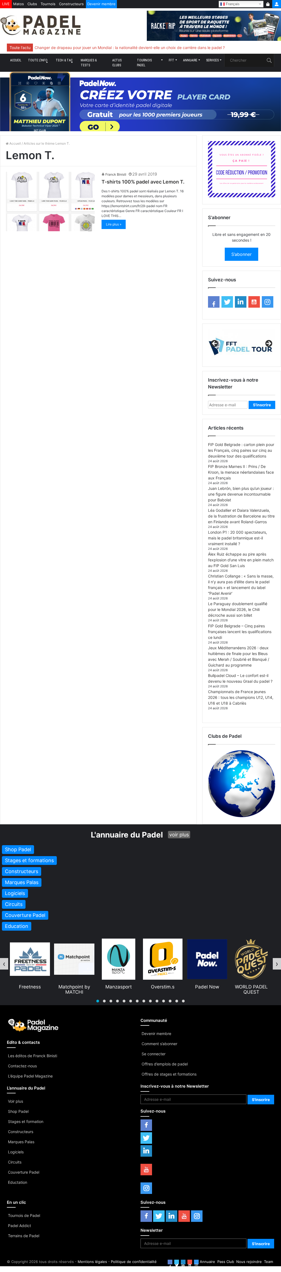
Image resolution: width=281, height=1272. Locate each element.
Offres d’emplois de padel (165, 1064)
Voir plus (15, 1101)
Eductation (17, 1182)
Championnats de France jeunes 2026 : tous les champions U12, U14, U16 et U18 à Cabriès (240, 697)
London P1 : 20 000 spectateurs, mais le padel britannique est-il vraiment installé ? (237, 538)
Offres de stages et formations (169, 1074)
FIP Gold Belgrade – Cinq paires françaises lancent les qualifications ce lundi (239, 632)
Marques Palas (21, 1141)
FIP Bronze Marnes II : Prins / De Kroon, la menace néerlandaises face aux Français (241, 472)
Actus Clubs (117, 62)
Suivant (268, 344)
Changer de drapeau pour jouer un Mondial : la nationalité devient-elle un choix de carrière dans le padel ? (130, 47)
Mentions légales (92, 1261)
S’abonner (241, 254)
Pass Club (225, 1261)
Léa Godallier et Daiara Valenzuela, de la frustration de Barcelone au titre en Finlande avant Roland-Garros (241, 516)
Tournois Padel (144, 62)
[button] (97, 1001)
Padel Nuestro (252, 987)
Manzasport (75, 987)
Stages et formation (25, 1121)
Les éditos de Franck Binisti (32, 1055)
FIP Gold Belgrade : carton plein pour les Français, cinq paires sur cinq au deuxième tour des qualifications (241, 450)
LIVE (6, 4)
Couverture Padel (23, 1172)
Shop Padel (18, 1111)
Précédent (215, 344)
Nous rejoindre (249, 1261)
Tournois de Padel (24, 1215)
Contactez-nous (22, 1066)
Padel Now (164, 987)
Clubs (32, 4)
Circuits (14, 1162)
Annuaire (190, 60)
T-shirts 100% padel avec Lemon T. (143, 182)
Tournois (48, 4)
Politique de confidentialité (134, 1261)
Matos (18, 4)
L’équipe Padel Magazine (30, 1076)
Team (268, 1261)
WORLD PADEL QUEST (208, 989)
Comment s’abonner (159, 1043)
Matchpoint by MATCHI (31, 989)
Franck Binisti (115, 174)
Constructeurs (71, 4)
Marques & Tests (89, 62)
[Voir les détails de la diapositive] (241, 345)
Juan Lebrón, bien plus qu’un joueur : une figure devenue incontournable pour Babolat (241, 494)
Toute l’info (37, 60)
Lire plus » (113, 224)
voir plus (179, 834)
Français (232, 4)
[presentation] (4, 964)
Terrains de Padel (23, 1235)
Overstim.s (119, 987)
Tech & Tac (64, 60)
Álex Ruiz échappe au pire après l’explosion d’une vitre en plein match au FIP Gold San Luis (241, 560)
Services (212, 60)
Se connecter (153, 1053)
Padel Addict (19, 1225)
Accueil (15, 60)
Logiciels (16, 1152)
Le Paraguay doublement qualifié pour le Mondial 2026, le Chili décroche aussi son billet (237, 609)
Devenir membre (101, 4)
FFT (171, 60)
